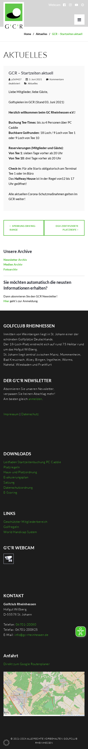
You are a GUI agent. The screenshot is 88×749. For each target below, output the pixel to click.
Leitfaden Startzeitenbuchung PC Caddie (32, 462)
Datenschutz (30, 414)
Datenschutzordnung (18, 487)
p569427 (16, 79)
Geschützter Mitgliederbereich (25, 522)
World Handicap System (20, 532)
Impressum (11, 414)
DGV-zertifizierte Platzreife (67, 228)
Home (27, 34)
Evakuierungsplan (15, 477)
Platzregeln (11, 467)
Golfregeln (11, 527)
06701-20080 (26, 624)
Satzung (9, 482)
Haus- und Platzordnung (20, 472)
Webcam (54, 5)
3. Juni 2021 (35, 79)
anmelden (35, 399)
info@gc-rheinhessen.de (31, 635)
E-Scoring (10, 492)
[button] (6, 742)
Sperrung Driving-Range (23, 228)
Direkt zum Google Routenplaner (26, 664)
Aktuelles (33, 83)
